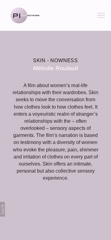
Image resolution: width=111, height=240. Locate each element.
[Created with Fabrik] (2, 209)
